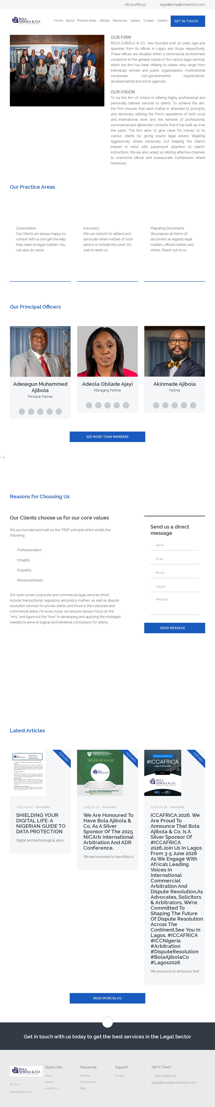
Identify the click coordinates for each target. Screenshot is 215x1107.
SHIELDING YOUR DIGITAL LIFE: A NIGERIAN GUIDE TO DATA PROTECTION (41, 823)
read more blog (107, 998)
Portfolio (85, 1075)
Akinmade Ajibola (174, 384)
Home (58, 20)
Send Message (172, 628)
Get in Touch (186, 21)
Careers (162, 20)
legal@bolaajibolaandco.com (182, 5)
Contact (148, 20)
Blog (83, 1088)
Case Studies (88, 1081)
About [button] (70, 20)
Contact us (51, 1088)
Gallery (135, 20)
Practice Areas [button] (86, 20)
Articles (105, 20)
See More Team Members (107, 436)
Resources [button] (120, 20)
